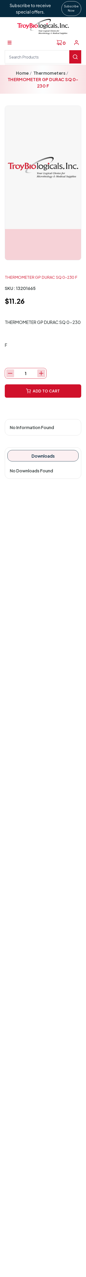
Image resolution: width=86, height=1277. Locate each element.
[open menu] (9, 42)
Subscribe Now (71, 8)
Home (22, 73)
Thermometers (49, 73)
